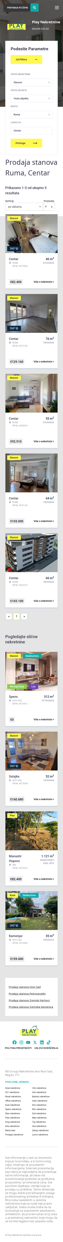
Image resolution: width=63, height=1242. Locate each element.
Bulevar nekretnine (41, 1096)
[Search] (34, 8)
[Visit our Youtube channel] (28, 1042)
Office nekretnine (13, 1101)
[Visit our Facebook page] (14, 1042)
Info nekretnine (39, 1092)
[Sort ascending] (45, 206)
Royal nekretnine (13, 1096)
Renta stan (10, 1130)
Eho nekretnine (39, 1105)
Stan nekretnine (12, 1113)
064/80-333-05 (40, 28)
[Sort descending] (51, 206)
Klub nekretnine (12, 1105)
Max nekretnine (39, 1118)
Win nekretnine (39, 1109)
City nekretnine (39, 1088)
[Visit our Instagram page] (21, 1042)
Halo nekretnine (39, 1101)
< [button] (9, 616)
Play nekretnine (12, 1118)
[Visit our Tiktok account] (49, 1042)
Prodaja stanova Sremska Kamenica (31, 1007)
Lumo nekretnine (40, 1134)
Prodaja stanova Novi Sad (25, 987)
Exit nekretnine (39, 1113)
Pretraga (20, 143)
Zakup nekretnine (40, 1130)
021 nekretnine (12, 1092)
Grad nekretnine (12, 1088)
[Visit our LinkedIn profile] (42, 1042)
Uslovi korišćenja (46, 1048)
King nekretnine (12, 1122)
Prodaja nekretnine (14, 1134)
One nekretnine (39, 1126)
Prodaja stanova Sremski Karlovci (29, 1000)
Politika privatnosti (18, 1048)
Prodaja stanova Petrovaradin (27, 993)
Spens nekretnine (13, 1109)
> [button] (24, 616)
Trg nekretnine (39, 1122)
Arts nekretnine (12, 1126)
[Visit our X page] (35, 1042)
